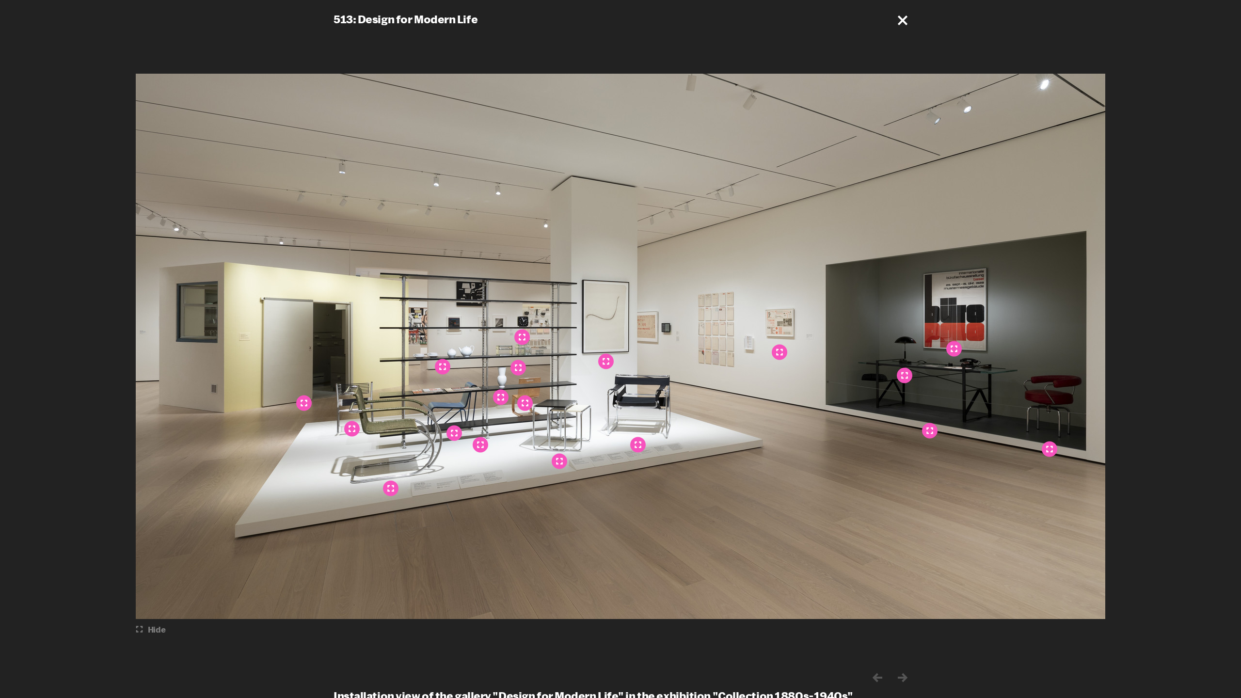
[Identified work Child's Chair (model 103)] (525, 403)
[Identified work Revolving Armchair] (1049, 449)
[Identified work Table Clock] (522, 337)
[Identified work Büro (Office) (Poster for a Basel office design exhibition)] (954, 349)
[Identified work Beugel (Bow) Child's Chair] (454, 433)
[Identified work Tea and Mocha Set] (442, 367)
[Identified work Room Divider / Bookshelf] (480, 445)
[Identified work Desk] (929, 431)
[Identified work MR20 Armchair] (390, 488)
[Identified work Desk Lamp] (904, 375)
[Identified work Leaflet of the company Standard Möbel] (779, 352)
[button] (902, 20)
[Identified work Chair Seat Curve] (606, 361)
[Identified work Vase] (500, 397)
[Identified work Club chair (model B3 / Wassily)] (638, 445)
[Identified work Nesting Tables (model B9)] (559, 461)
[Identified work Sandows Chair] (352, 429)
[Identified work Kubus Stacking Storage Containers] (518, 368)
